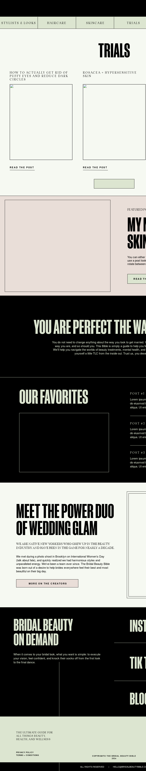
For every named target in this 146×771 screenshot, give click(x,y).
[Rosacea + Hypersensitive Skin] (114, 122)
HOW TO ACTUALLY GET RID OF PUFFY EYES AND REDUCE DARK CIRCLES (39, 76)
